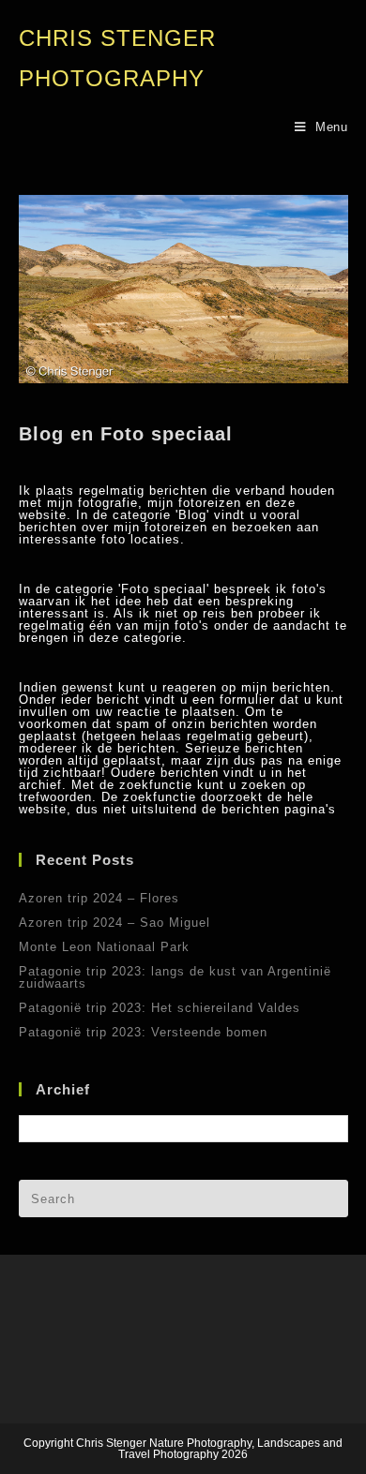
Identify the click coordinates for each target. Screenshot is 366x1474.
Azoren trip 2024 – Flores (99, 898)
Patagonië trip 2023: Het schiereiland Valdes (159, 1008)
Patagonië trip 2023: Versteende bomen (143, 1032)
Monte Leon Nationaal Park (104, 947)
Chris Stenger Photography (117, 58)
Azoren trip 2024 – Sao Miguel (114, 923)
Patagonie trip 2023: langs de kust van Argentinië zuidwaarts (175, 977)
